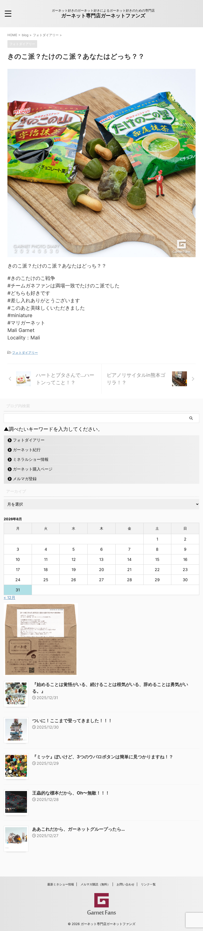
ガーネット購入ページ (32, 468)
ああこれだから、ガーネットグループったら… (78, 829)
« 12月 (9, 597)
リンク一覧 (148, 884)
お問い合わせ (125, 884)
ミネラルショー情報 (31, 459)
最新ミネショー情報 (60, 884)
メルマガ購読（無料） (95, 884)
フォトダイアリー (25, 353)
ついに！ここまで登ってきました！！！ (72, 720)
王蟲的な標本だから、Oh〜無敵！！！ (71, 792)
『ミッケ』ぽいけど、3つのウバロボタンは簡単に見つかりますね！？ (102, 756)
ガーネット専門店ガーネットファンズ (103, 16)
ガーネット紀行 (27, 449)
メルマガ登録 (25, 478)
